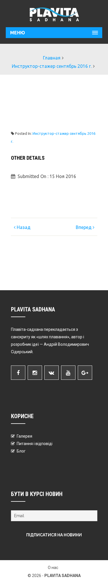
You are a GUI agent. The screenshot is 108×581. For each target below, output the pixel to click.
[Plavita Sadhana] (54, 14)
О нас (53, 567)
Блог (21, 451)
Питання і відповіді (34, 443)
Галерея (24, 436)
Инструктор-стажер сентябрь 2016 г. (52, 66)
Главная (51, 57)
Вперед (84, 227)
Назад (23, 227)
